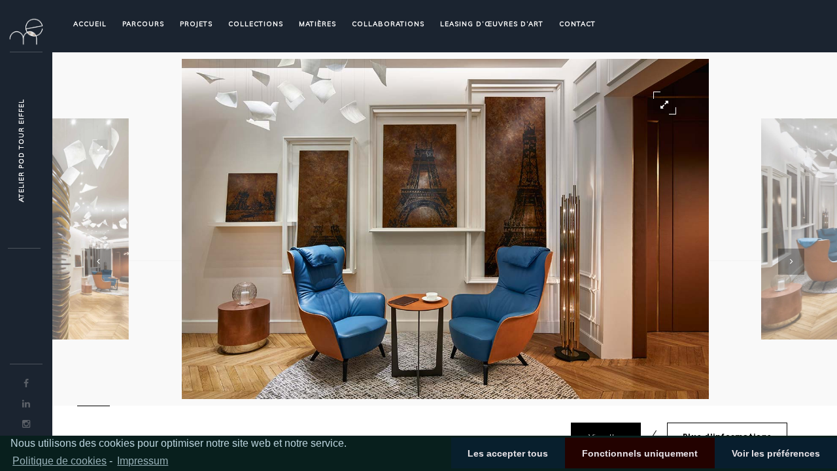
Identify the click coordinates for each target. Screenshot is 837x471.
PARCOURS (143, 24)
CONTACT (577, 24)
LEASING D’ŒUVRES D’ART (491, 24)
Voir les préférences (776, 453)
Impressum (142, 460)
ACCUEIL (90, 24)
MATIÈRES (317, 24)
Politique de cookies (59, 460)
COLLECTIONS (255, 24)
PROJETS (196, 24)
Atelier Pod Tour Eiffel (21, 150)
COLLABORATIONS (388, 24)
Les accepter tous (508, 453)
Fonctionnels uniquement (640, 453)
